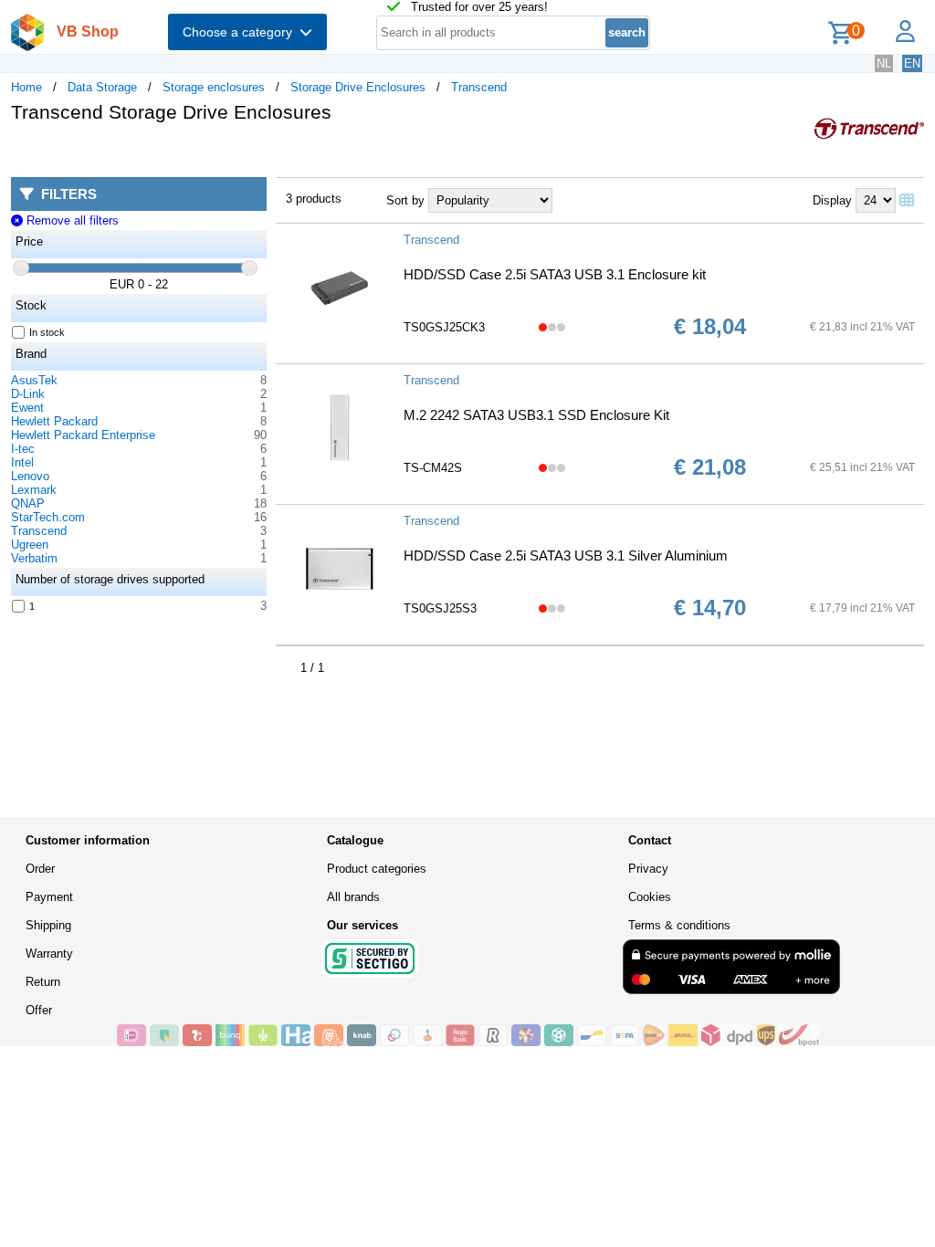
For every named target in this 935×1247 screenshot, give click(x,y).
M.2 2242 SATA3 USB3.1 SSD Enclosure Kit (536, 415)
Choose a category (241, 32)
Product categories (376, 868)
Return (43, 982)
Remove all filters (70, 220)
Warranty (49, 953)
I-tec (23, 449)
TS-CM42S (433, 468)
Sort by (405, 200)
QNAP (28, 503)
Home (26, 87)
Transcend (479, 87)
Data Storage (102, 87)
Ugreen (29, 544)
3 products (313, 198)
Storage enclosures (214, 87)
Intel (22, 462)
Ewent (27, 407)
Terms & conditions (679, 925)
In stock (47, 332)
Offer (39, 1010)
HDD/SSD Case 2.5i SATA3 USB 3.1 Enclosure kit (555, 274)
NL (884, 63)
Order (40, 868)
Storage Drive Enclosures (357, 87)
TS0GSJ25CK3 (444, 327)
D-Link (28, 394)
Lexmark (34, 490)
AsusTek (34, 380)
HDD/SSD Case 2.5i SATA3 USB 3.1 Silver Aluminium (566, 555)
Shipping (48, 925)
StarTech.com (48, 517)
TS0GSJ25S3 (440, 608)
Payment (49, 897)
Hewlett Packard (54, 421)
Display (832, 200)
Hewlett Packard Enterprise (83, 435)
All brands (353, 897)
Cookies (649, 897)
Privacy (648, 868)
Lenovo (30, 476)
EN (912, 63)
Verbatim (34, 558)
